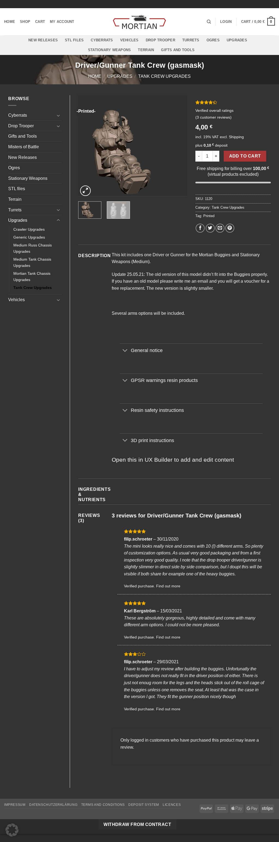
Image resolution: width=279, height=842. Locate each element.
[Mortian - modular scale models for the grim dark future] (139, 22)
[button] (226, 22)
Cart (40, 22)
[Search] (209, 22)
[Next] (178, 146)
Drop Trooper (160, 40)
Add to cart (245, 156)
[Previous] (87, 146)
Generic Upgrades (29, 237)
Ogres (213, 40)
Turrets (190, 40)
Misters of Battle (23, 146)
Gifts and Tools (178, 50)
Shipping (236, 137)
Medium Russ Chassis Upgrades (32, 248)
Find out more (168, 586)
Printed (208, 216)
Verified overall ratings (214, 110)
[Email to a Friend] (220, 228)
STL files (74, 40)
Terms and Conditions (103, 805)
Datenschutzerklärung (53, 805)
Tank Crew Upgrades (164, 76)
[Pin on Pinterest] (229, 228)
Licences (172, 805)
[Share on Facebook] (200, 228)
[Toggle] (58, 115)
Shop (25, 22)
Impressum (15, 805)
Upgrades (237, 40)
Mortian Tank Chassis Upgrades (31, 276)
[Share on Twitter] (210, 228)
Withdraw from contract (137, 824)
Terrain (146, 50)
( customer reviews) (213, 117)
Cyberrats (102, 40)
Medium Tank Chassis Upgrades (32, 262)
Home (9, 22)
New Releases (43, 40)
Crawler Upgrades (29, 229)
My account (62, 22)
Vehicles (129, 40)
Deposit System (143, 805)
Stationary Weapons (109, 50)
